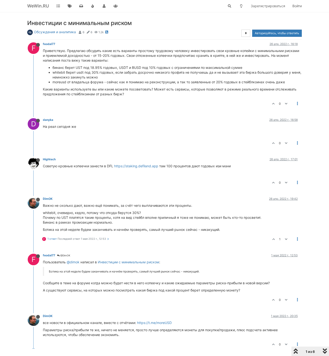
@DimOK (64, 255)
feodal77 (49, 44)
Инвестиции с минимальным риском (128, 262)
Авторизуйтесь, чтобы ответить (277, 33)
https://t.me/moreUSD (154, 323)
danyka (48, 120)
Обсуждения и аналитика (55, 32)
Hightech (49, 159)
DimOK (48, 199)
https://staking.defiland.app (136, 166)
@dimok (73, 262)
